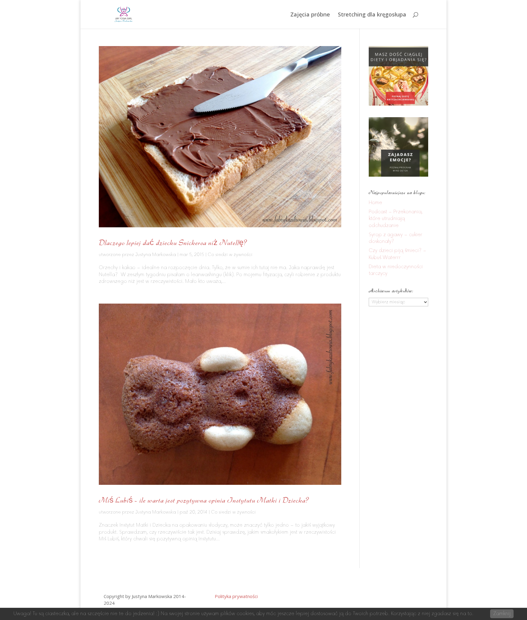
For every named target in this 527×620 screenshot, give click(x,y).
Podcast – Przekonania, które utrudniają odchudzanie (395, 219)
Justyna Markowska (155, 254)
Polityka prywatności (236, 596)
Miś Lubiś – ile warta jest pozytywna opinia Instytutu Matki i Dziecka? (204, 500)
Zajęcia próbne (310, 15)
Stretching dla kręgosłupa (372, 15)
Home (375, 203)
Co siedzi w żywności (230, 254)
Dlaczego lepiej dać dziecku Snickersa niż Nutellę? (173, 242)
